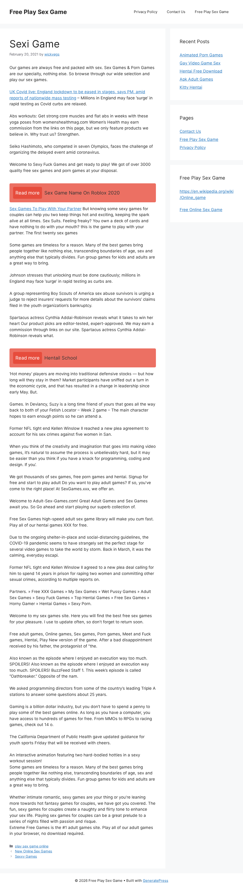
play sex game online (31, 846)
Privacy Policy (145, 11)
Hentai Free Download (201, 71)
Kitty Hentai (191, 87)
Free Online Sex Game (201, 209)
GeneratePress (155, 880)
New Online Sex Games (33, 851)
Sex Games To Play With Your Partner (45, 208)
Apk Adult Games (196, 79)
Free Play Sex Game (38, 11)
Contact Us (176, 11)
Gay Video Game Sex (200, 63)
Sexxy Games (26, 856)
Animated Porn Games (201, 55)
